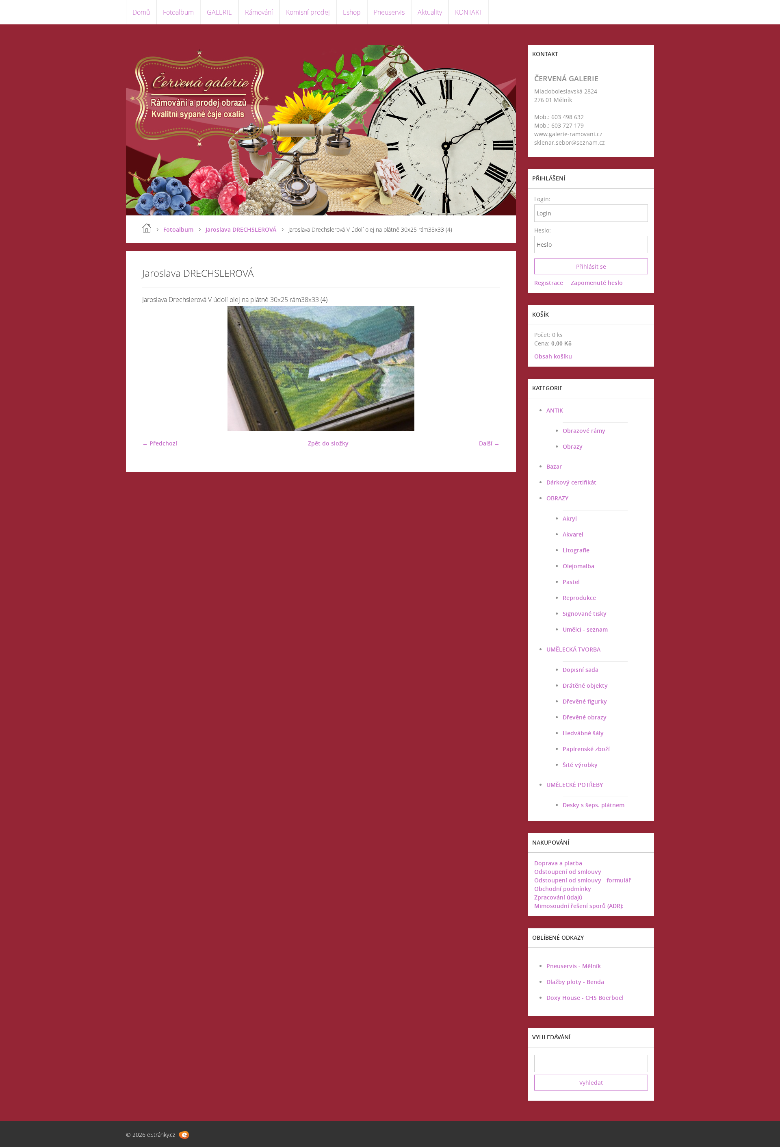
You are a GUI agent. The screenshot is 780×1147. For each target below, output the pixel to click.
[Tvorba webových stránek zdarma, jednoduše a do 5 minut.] (184, 1135)
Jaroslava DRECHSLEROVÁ (241, 229)
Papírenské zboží (586, 749)
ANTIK (554, 410)
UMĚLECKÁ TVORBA (573, 649)
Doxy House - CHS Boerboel (585, 997)
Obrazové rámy (584, 430)
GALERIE (219, 12)
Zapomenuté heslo (597, 283)
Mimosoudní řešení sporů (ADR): (579, 906)
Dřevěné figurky (585, 701)
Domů (141, 12)
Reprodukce (579, 598)
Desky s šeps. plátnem (593, 805)
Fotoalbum (178, 12)
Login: (542, 199)
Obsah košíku (553, 356)
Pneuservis (389, 12)
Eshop (352, 12)
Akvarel (573, 534)
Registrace (548, 283)
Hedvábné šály (583, 733)
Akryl (570, 518)
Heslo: (542, 230)
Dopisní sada (580, 669)
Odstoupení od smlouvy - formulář (582, 880)
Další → (489, 443)
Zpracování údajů (558, 897)
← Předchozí (159, 443)
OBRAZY (557, 498)
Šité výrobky (580, 765)
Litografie (576, 550)
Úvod (146, 228)
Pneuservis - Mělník (573, 966)
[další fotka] (486, 368)
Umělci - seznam (585, 629)
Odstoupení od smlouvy (567, 871)
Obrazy (573, 446)
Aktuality (430, 12)
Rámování (259, 12)
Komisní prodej (308, 12)
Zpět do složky (328, 443)
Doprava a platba (558, 863)
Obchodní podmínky (562, 889)
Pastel (571, 582)
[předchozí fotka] (155, 368)
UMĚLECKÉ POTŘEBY (574, 785)
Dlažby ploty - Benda (575, 982)
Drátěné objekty (585, 685)
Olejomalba (578, 566)
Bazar (554, 466)
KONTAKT (468, 12)
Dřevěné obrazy (585, 717)
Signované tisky (585, 613)
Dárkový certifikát (571, 482)
